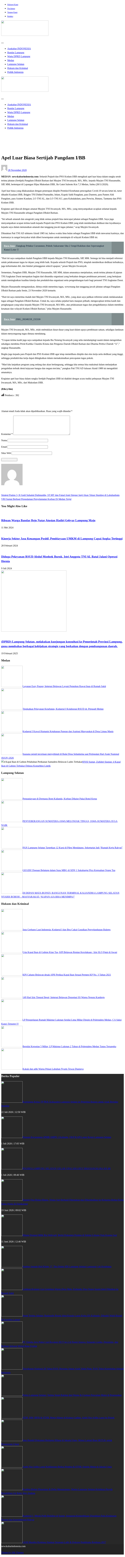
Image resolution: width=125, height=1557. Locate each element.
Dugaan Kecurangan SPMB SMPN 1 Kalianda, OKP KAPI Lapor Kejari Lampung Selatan (67, 1137)
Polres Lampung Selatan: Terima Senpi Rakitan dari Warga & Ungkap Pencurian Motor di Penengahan (72, 1395)
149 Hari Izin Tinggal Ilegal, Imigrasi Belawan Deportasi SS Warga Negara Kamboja (64, 997)
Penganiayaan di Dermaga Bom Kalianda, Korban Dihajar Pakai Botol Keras (60, 798)
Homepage (12, 134)
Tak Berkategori (15, 138)
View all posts (8, 491)
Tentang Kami (12, 12)
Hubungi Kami (12, 5)
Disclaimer (11, 8)
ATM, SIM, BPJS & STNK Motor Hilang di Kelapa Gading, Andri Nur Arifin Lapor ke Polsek (68, 1417)
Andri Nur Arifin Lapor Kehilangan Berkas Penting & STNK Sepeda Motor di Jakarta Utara (67, 1466)
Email (4, 446)
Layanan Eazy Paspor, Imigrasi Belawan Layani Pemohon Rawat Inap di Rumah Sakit (64, 686)
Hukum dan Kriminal (17, 68)
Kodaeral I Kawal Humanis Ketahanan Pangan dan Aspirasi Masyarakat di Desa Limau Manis (68, 731)
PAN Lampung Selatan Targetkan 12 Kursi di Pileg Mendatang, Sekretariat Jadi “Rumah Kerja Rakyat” (73, 847)
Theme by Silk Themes (12, 1552)
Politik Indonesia (15, 72)
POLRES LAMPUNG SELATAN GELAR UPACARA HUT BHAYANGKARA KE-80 (67, 1168)
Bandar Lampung (15, 52)
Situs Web (6, 453)
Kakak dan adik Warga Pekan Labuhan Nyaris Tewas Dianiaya (53, 1069)
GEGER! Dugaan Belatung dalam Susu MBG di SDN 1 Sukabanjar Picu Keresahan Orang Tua (69, 870)
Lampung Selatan (15, 64)
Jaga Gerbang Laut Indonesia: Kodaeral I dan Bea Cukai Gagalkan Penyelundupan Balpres (67, 929)
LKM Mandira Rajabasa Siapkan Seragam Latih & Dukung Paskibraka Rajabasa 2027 (64, 1542)
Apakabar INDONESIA (19, 48)
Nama (4, 440)
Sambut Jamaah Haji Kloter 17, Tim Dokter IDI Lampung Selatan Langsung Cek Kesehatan (67, 1266)
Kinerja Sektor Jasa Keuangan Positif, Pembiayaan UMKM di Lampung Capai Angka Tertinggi (62, 538)
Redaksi (10, 16)
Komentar (7, 434)
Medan (10, 60)
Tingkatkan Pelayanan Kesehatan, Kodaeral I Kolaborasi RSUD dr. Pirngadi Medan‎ (63, 709)
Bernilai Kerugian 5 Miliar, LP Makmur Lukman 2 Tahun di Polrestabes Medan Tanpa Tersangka (69, 1046)
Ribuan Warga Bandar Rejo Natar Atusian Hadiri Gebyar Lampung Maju (48, 520)
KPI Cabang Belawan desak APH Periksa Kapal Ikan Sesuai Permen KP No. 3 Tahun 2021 (67, 974)
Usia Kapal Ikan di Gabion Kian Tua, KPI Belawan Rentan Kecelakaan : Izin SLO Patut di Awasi (70, 952)
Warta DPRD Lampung (18, 56)
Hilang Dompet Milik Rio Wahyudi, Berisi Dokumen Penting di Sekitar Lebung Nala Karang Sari (70, 1235)
